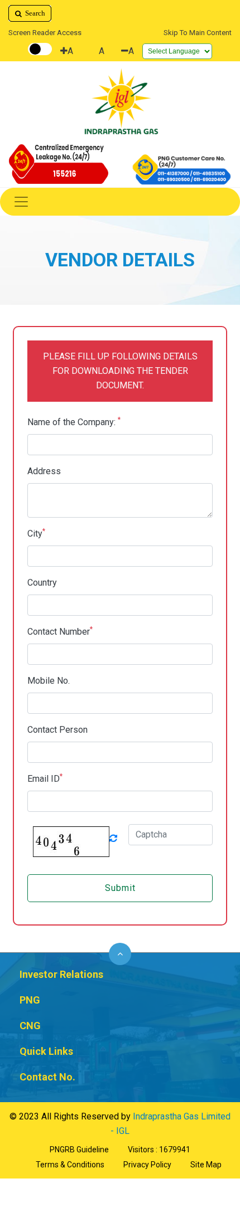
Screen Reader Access (44, 32)
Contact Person (57, 729)
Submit (120, 888)
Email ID (45, 778)
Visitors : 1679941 (159, 1149)
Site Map (206, 1164)
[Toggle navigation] (120, 202)
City (36, 533)
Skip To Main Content (198, 32)
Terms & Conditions (70, 1164)
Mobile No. (48, 680)
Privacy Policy (147, 1164)
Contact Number (60, 631)
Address (44, 471)
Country (42, 582)
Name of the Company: (74, 421)
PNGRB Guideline (79, 1149)
